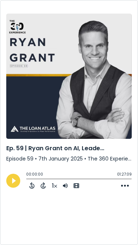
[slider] (28, 179)
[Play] (13, 181)
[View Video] (76, 185)
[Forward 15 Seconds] (43, 185)
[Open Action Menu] (125, 185)
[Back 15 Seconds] (32, 185)
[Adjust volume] (65, 185)
